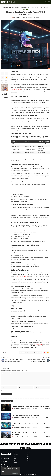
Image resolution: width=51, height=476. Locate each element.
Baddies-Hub (8, 2)
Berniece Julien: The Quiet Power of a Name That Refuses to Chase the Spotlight (30, 406)
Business (25, 9)
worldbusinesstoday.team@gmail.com (22, 17)
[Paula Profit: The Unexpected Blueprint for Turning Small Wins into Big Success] (4, 87)
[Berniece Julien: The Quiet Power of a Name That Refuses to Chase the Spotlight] (6, 407)
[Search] (46, 2)
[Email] (6, 77)
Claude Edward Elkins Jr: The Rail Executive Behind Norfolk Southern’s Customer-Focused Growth (30, 433)
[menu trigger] (48, 2)
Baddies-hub (6, 453)
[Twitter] (6, 73)
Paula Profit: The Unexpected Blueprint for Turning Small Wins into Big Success (4, 94)
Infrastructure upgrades (22, 276)
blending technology (16, 89)
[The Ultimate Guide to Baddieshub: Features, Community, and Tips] (6, 416)
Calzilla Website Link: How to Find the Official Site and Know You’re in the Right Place (30, 424)
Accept (14, 473)
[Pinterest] (2, 77)
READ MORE (46, 408)
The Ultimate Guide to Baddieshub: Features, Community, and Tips (27, 415)
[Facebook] (2, 73)
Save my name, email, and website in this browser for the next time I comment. (16, 390)
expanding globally (37, 344)
